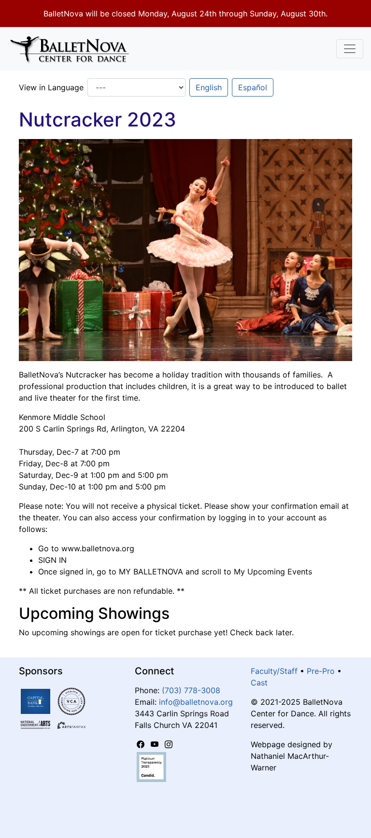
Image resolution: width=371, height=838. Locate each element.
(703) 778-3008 (191, 690)
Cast (259, 682)
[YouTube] (156, 744)
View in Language (51, 87)
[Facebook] (142, 744)
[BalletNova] (73, 49)
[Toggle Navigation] (349, 48)
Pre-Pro (321, 671)
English (209, 87)
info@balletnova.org (196, 702)
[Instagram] (168, 744)
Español (252, 87)
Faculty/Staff (274, 671)
